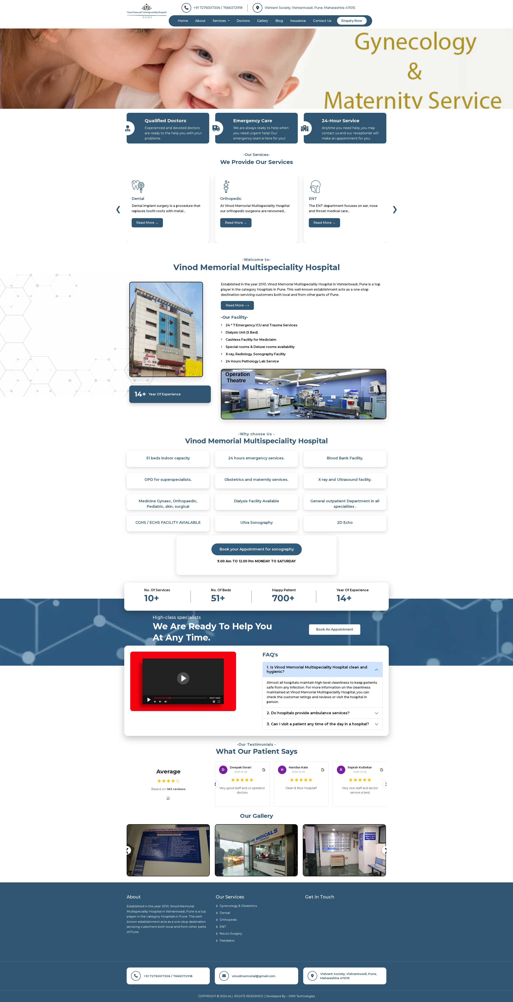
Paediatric (227, 940)
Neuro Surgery (231, 933)
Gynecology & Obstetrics (238, 906)
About (200, 21)
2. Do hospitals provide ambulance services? (308, 713)
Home (183, 21)
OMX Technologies (302, 996)
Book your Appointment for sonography (256, 549)
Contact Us (322, 21)
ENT (223, 927)
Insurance (298, 21)
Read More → (147, 223)
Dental (225, 913)
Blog (279, 21)
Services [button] (220, 21)
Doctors (243, 21)
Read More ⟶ (237, 305)
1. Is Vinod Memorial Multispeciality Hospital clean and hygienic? (317, 669)
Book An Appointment (334, 629)
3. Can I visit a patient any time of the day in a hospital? (318, 724)
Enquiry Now (351, 21)
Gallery (262, 21)
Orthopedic (228, 920)
